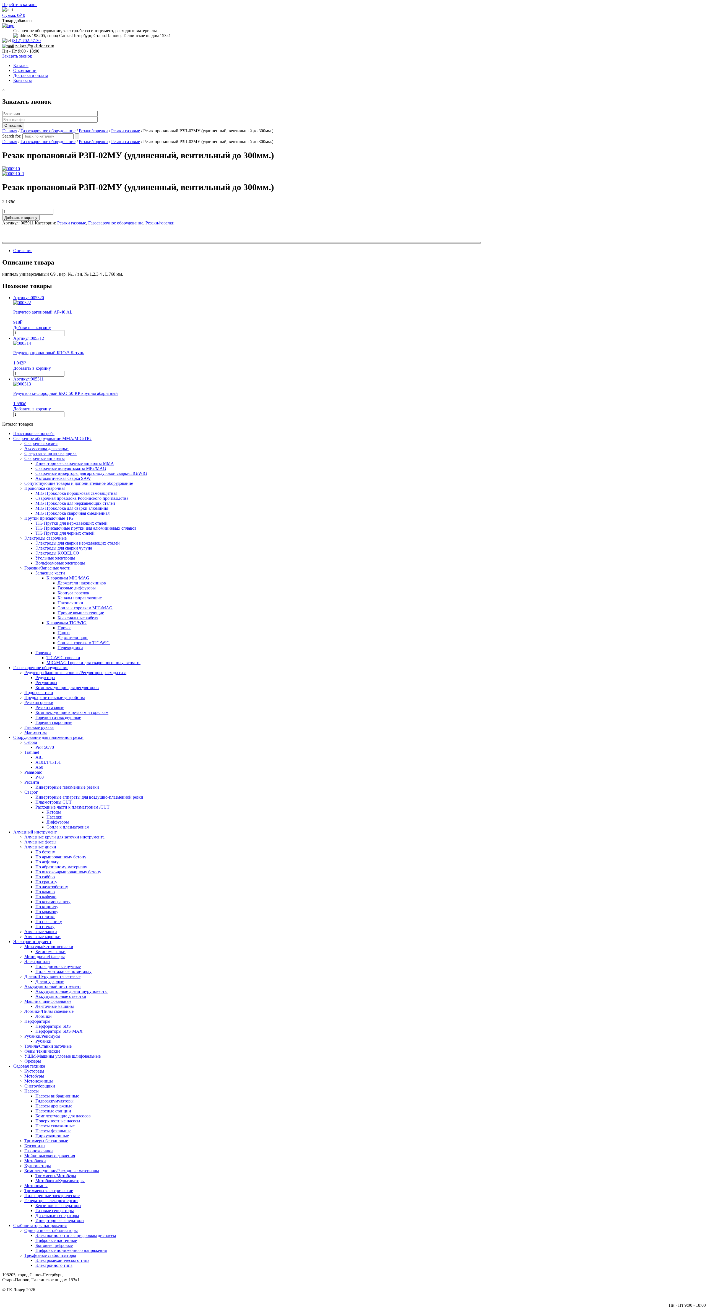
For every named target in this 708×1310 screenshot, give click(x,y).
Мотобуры (34, 1076)
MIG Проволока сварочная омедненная (72, 513)
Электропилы (37, 961)
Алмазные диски (40, 847)
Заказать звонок (17, 56)
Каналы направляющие (80, 598)
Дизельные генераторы (57, 1215)
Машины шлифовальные (47, 1001)
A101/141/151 (48, 762)
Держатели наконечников (82, 583)
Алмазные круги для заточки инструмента (64, 837)
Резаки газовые (125, 130)
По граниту (46, 881)
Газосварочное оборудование (48, 130)
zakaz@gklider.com (34, 45)
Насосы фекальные (53, 1130)
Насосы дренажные (53, 1106)
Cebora (30, 742)
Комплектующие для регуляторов (67, 687)
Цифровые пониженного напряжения (71, 1250)
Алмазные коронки (42, 936)
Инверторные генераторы (59, 1220)
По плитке (45, 916)
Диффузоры (57, 822)
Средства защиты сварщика (50, 453)
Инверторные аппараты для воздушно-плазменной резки (89, 797)
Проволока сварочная (44, 488)
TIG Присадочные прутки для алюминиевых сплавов (86, 528)
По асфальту (47, 861)
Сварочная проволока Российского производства (81, 498)
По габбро (45, 876)
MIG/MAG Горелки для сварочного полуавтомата (93, 662)
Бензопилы (34, 1145)
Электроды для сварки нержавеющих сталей (77, 543)
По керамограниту (53, 901)
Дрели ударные (49, 981)
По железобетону (51, 886)
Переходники (70, 647)
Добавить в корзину (20, 218)
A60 (39, 767)
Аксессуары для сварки (46, 448)
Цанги (64, 632)
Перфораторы (37, 1021)
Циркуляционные (52, 1135)
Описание (22, 250)
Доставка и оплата (30, 75)
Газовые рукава (39, 727)
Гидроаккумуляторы (54, 1101)
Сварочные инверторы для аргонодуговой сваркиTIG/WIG (91, 473)
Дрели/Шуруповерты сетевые (52, 976)
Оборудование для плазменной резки (48, 737)
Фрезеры (32, 1061)
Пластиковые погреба (33, 433)
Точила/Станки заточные (48, 1046)
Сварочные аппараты (44, 458)
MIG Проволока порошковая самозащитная (76, 493)
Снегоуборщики (39, 1086)
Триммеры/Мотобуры (55, 1175)
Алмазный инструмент (35, 832)
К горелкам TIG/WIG (66, 622)
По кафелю (45, 896)
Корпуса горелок (73, 593)
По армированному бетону (60, 857)
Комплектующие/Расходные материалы (61, 1170)
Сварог (31, 792)
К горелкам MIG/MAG (67, 578)
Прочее (64, 627)
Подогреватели (38, 692)
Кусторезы (34, 1071)
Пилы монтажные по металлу (63, 971)
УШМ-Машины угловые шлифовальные (62, 1056)
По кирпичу (46, 906)
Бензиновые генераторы (58, 1205)
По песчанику (48, 921)
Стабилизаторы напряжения (40, 1225)
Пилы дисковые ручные (58, 966)
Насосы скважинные (55, 1125)
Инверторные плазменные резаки (67, 787)
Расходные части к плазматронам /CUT (72, 807)
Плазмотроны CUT (53, 802)
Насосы (31, 1091)
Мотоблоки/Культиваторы (60, 1180)
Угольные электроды (55, 558)
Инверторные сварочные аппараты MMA (74, 463)
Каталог (20, 65)
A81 (39, 757)
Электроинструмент (32, 941)
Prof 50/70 (44, 747)
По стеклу (44, 926)
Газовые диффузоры (77, 588)
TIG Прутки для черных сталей (65, 533)
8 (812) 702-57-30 (690, 1294)
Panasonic (33, 772)
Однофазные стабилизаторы (51, 1230)
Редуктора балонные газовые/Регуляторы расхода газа (75, 672)
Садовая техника (29, 1066)
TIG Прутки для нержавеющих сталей (71, 523)
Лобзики (43, 1016)
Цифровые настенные (56, 1240)
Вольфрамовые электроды (60, 563)
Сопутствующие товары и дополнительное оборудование (78, 483)
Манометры (35, 732)
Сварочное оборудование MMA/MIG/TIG (52, 438)
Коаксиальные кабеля (78, 617)
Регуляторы (46, 682)
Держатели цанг (73, 637)
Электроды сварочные (45, 538)
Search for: (11, 136)
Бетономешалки (50, 951)
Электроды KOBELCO (57, 553)
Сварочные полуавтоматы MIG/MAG (70, 468)
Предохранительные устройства (54, 697)
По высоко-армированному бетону (68, 871)
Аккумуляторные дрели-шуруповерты (71, 991)
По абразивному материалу (61, 866)
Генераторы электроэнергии (51, 1200)
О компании (25, 70)
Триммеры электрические (48, 1190)
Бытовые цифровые (54, 1245)
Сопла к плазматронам (67, 827)
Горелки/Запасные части (47, 568)
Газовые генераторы (54, 1210)
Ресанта (31, 782)
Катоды (53, 812)
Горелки (43, 652)
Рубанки (43, 1041)
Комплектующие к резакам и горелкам (71, 712)
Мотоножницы (38, 1081)
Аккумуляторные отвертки (60, 996)
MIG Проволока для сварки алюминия (71, 508)
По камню (45, 891)
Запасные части (50, 573)
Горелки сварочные (53, 722)
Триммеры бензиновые (46, 1140)
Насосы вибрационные (57, 1096)
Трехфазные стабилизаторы (50, 1255)
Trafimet (31, 752)
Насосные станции (53, 1111)
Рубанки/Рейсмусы (42, 1036)
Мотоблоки (35, 1160)
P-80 (39, 777)
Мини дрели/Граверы (44, 956)
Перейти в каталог (19, 4)
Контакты (22, 80)
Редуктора (45, 677)
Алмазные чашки (40, 931)
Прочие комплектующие (81, 612)
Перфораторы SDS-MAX (59, 1031)
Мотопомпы (36, 1185)
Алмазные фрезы (40, 842)
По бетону (45, 852)
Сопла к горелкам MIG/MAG (85, 607)
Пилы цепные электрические (52, 1195)
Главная (9, 130)
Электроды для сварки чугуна (63, 548)
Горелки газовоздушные (58, 717)
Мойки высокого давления (49, 1155)
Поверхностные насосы (57, 1121)
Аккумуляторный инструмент (52, 986)
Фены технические (42, 1051)
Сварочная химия (41, 443)
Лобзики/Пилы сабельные (49, 1011)
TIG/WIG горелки (63, 657)
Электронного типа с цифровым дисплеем (75, 1235)
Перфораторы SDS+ (54, 1026)
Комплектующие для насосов (63, 1116)
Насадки (54, 817)
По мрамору (46, 911)
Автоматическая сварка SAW (63, 478)
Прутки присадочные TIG (49, 518)
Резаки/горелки (93, 130)
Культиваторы (37, 1165)
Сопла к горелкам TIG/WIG (84, 642)
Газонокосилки (38, 1150)
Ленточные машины (54, 1006)
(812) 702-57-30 (26, 40)
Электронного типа (53, 1265)
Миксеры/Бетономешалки (48, 946)
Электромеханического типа (62, 1260)
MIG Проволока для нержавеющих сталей (75, 503)
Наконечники (70, 602)
